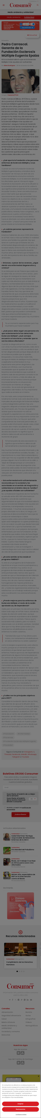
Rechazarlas (20, 1109)
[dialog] (20, 1100)
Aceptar (20, 1104)
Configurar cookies (21, 1114)
